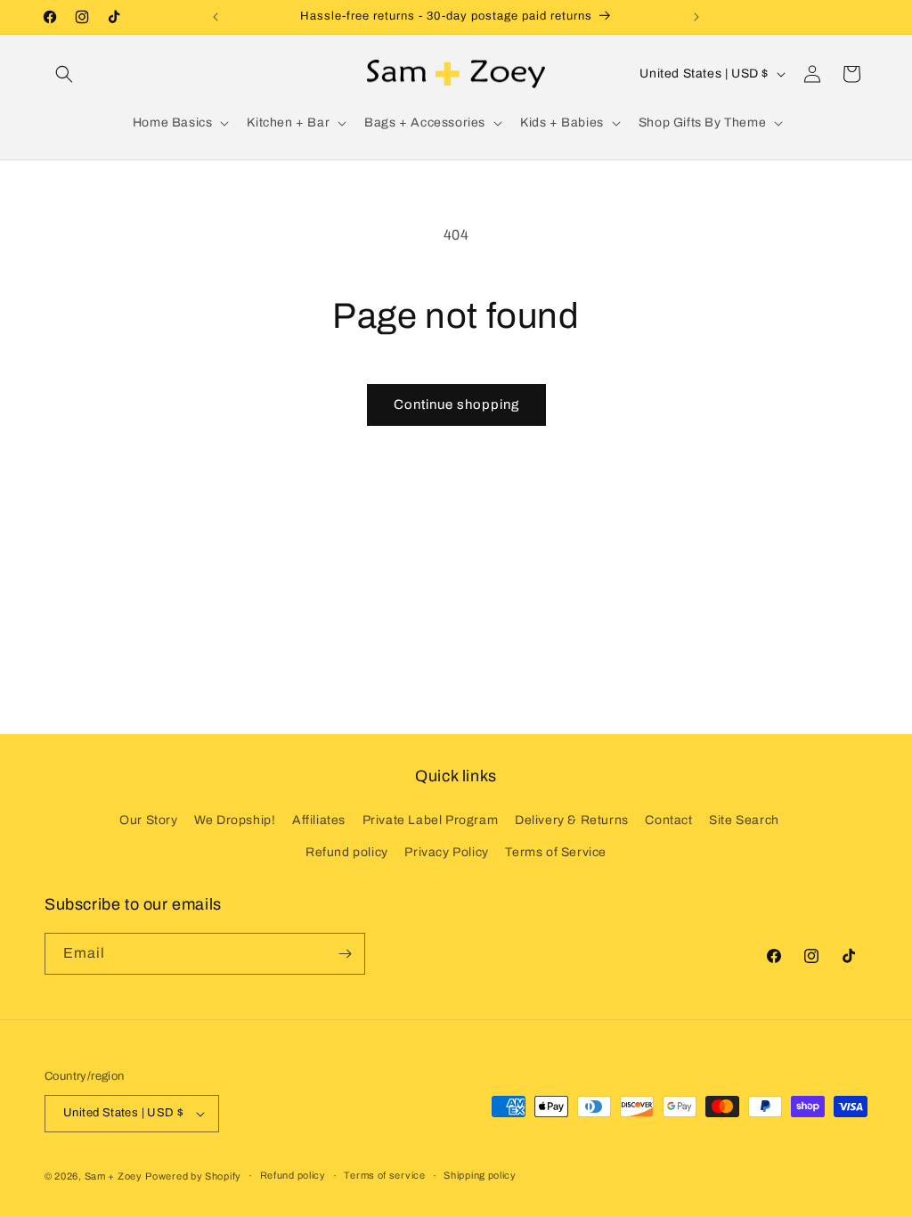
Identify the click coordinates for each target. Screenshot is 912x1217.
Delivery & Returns (572, 820)
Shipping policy (480, 1175)
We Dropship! (234, 820)
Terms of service (384, 1175)
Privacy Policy (446, 852)
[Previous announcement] (215, 17)
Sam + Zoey (113, 1176)
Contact (668, 820)
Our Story (148, 820)
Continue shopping (456, 404)
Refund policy (346, 852)
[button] (64, 74)
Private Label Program (430, 820)
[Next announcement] (696, 17)
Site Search (744, 820)
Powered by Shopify (193, 1176)
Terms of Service (556, 852)
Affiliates (319, 820)
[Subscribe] (344, 954)
